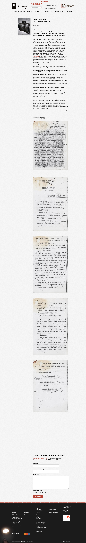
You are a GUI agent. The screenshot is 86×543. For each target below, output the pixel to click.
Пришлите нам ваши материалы (41, 458)
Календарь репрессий (53, 514)
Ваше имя (35, 463)
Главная (20, 15)
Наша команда (15, 506)
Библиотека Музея (40, 519)
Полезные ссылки (28, 506)
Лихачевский (36, 56)
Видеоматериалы (39, 508)
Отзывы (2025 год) (52, 509)
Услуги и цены (15, 533)
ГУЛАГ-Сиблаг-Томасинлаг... (41, 530)
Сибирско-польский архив (41, 523)
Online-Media (68, 541)
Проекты (22, 11)
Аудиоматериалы (39, 510)
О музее (42, 11)
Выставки (36, 11)
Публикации (38, 518)
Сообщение (36, 474)
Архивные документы (40, 522)
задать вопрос (45, 1)
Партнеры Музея (15, 517)
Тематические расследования (42, 521)
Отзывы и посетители (54, 506)
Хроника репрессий (53, 512)
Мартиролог (30, 15)
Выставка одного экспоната (29, 514)
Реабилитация (39, 531)
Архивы (24, 15)
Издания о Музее (15, 522)
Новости (16, 11)
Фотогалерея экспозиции (17, 518)
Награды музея (15, 523)
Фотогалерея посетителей (54, 508)
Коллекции (28, 11)
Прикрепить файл (37, 490)
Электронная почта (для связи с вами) (43, 469)
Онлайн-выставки (27, 516)
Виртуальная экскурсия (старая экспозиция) (59, 11)
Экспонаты (38, 509)
